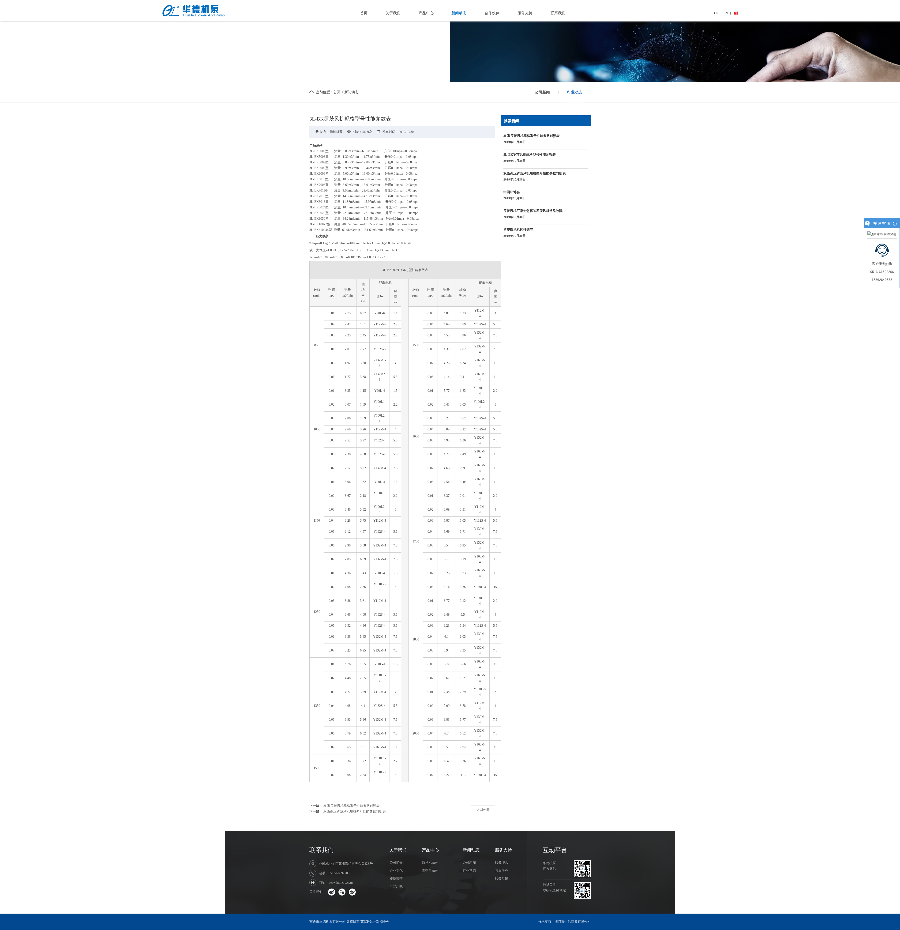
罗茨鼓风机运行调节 (518, 232)
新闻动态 (458, 13)
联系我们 (558, 13)
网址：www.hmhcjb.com (336, 882)
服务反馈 (501, 878)
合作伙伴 (491, 13)
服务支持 (525, 13)
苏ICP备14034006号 (374, 921)
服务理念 (501, 862)
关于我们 (393, 13)
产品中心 (426, 13)
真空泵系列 (430, 870)
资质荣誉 (396, 878)
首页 (364, 13)
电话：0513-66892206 (334, 873)
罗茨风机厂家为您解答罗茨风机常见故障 (532, 214)
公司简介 (396, 862)
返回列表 (483, 809)
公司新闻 (542, 92)
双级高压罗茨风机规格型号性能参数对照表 (354, 811)
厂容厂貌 (396, 886)
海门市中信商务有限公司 (573, 921)
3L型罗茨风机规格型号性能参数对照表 (351, 806)
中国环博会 (514, 195)
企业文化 (396, 870)
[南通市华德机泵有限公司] (209, 9)
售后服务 (501, 870)
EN (726, 13)
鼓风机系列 (430, 862)
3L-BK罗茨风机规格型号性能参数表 (529, 157)
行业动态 (574, 92)
